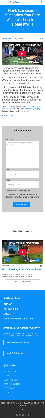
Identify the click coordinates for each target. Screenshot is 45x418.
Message (10, 139)
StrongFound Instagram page (30, 109)
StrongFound (6, 39)
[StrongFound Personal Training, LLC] (14, 2)
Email (8, 180)
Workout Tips (9, 116)
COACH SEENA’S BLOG (12, 384)
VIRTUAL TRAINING (11, 372)
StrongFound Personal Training (30, 403)
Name (8, 170)
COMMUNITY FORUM (11, 376)
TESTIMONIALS (9, 388)
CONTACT (7, 392)
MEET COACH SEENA (11, 380)
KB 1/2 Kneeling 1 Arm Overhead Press (22, 269)
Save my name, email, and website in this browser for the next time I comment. (22, 196)
